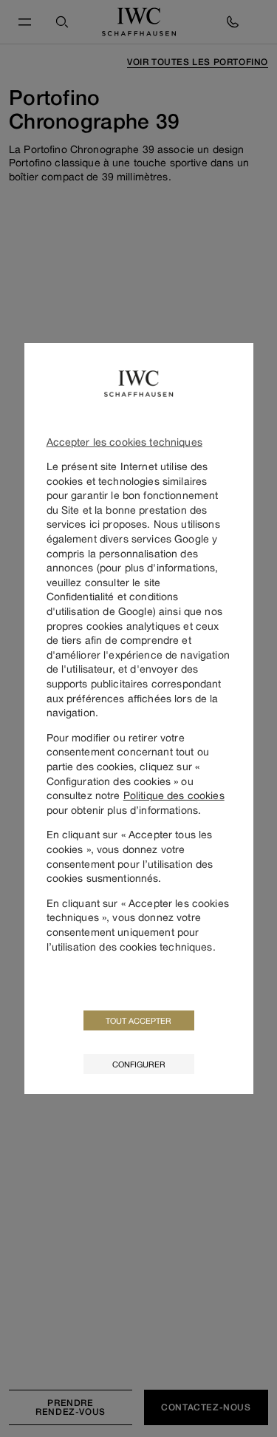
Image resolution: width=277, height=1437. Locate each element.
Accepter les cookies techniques (124, 441)
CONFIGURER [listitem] (138, 1064)
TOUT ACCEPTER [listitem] (138, 1020)
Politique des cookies (174, 795)
